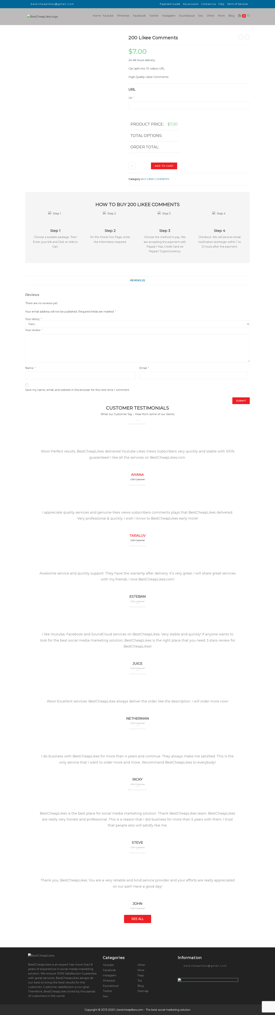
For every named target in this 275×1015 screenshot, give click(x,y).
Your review (34, 330)
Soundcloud (110, 986)
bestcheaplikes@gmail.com (52, 3)
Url (131, 98)
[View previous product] (240, 37)
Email (144, 368)
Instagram (109, 975)
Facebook (109, 970)
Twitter (107, 991)
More (141, 970)
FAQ (221, 3)
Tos (140, 980)
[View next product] (247, 37)
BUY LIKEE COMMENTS (155, 178)
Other (141, 965)
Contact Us (208, 3)
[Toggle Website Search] (249, 15)
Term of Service (237, 3)
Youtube (108, 965)
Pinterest (109, 980)
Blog (141, 986)
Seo (105, 996)
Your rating (33, 319)
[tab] (137, 280)
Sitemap (143, 991)
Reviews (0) (137, 280)
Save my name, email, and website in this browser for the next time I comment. (77, 390)
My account (190, 3)
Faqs (141, 975)
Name (30, 368)
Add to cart (164, 165)
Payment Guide (170, 3)
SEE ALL (138, 919)
